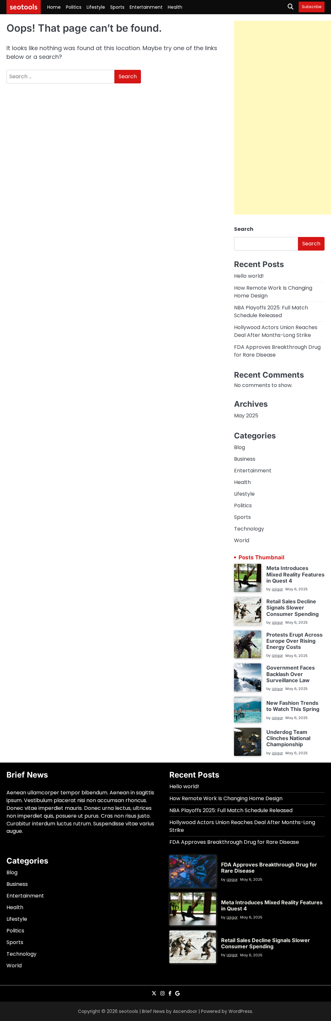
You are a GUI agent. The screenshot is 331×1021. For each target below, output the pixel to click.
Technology (249, 528)
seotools (23, 6)
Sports (117, 7)
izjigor (277, 589)
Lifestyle (96, 7)
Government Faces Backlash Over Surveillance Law (290, 673)
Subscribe (311, 7)
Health (175, 7)
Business (244, 459)
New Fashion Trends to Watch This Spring (292, 706)
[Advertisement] (282, 118)
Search (243, 229)
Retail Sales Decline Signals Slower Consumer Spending (292, 607)
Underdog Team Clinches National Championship (288, 738)
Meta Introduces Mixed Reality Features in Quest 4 (295, 574)
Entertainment (146, 7)
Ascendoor (185, 1011)
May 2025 (246, 415)
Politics (73, 7)
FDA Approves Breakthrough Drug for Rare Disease (234, 842)
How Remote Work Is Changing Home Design (226, 798)
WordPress (240, 1011)
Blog (239, 447)
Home (54, 7)
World (241, 540)
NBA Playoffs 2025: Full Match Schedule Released (271, 311)
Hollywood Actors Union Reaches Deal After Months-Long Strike (275, 331)
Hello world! (249, 276)
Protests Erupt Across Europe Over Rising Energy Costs (294, 640)
